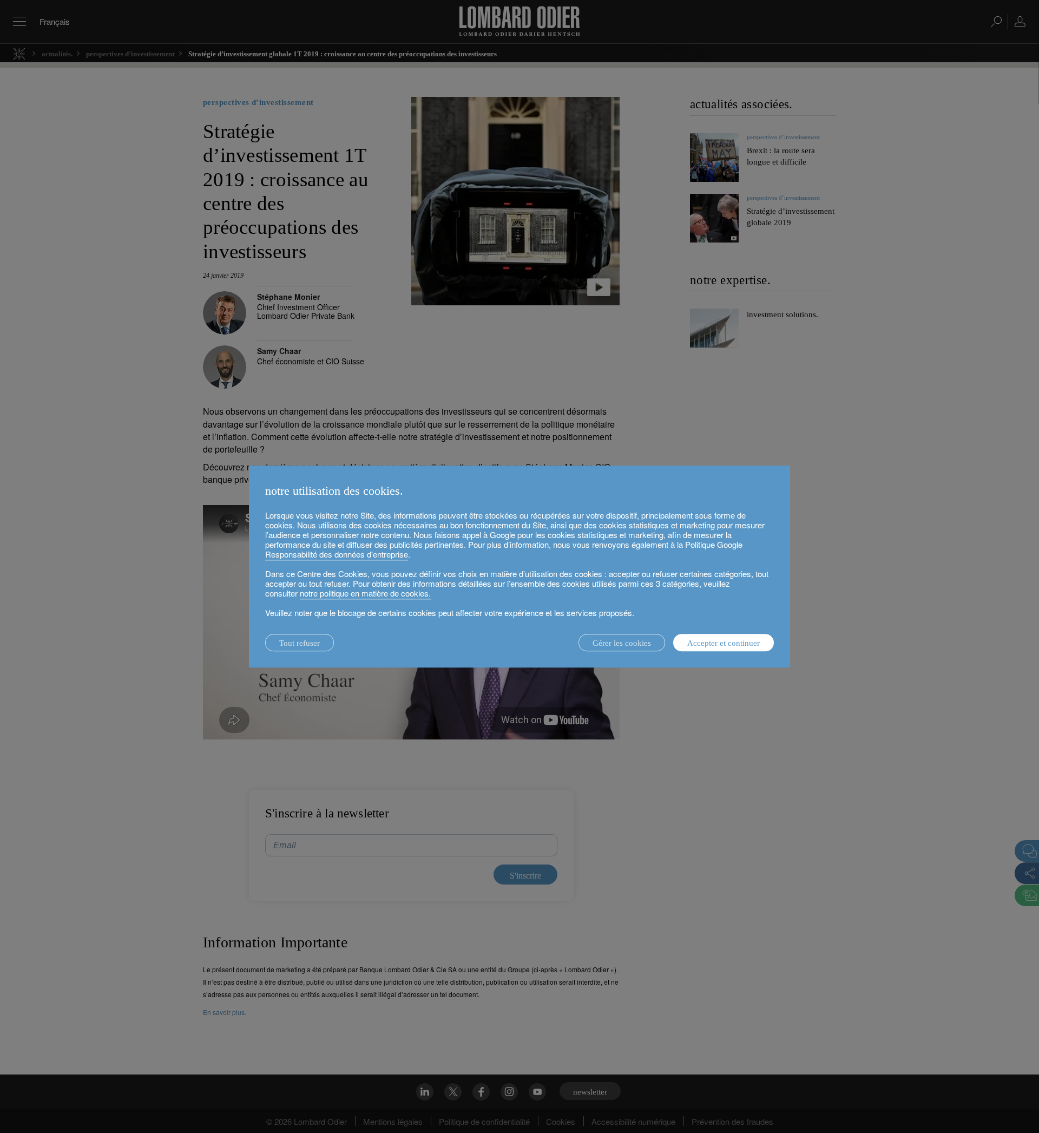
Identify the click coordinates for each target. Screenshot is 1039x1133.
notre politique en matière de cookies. (365, 593)
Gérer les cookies (622, 643)
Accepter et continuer (723, 643)
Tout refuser (299, 643)
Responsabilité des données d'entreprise (336, 554)
